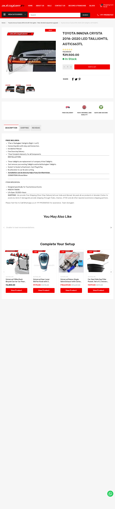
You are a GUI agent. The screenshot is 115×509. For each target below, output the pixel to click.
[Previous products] (4, 227)
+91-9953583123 (106, 15)
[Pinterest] (79, 79)
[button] (68, 50)
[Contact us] (110, 494)
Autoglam (17, 143)
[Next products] (111, 227)
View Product (16, 290)
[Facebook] (72, 79)
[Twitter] (76, 79)
